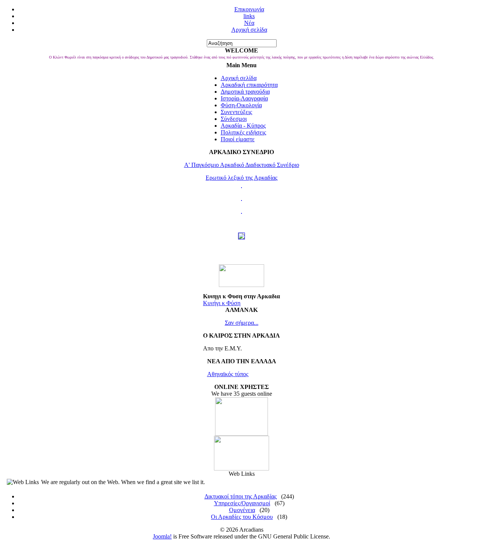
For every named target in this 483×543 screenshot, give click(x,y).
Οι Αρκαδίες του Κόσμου (242, 517)
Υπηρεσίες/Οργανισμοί (242, 503)
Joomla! (162, 536)
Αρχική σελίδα (249, 29)
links (249, 16)
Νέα (249, 23)
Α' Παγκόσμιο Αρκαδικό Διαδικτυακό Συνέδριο (241, 165)
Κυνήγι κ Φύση (221, 303)
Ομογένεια (242, 510)
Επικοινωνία (249, 9)
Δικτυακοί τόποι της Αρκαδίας (241, 496)
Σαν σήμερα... (241, 322)
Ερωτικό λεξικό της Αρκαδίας (241, 177)
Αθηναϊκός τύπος (227, 374)
